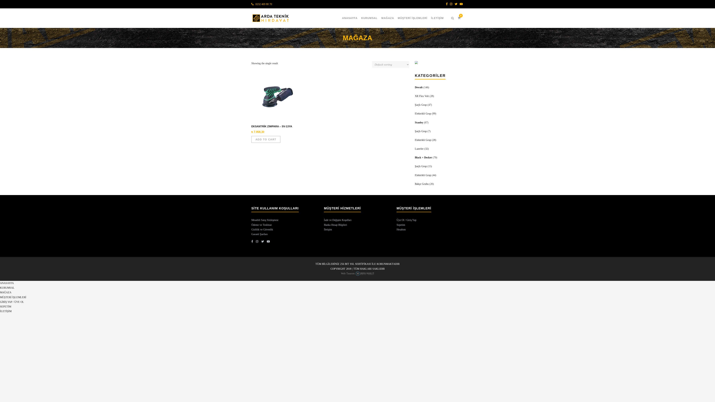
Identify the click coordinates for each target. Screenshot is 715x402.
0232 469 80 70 (263, 4)
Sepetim (401, 225)
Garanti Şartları (259, 234)
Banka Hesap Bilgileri (335, 225)
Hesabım (401, 229)
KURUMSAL (369, 18)
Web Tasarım (348, 273)
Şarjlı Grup (421, 104)
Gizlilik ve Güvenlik (262, 229)
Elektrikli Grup (423, 113)
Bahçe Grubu (422, 184)
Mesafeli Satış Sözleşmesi (264, 220)
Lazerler (419, 148)
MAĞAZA (387, 18)
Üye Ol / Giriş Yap (406, 220)
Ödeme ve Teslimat (261, 225)
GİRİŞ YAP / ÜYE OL (12, 302)
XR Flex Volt (422, 96)
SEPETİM (5, 306)
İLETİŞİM (437, 18)
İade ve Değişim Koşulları (338, 220)
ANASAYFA (350, 18)
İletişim (328, 229)
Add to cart (265, 139)
